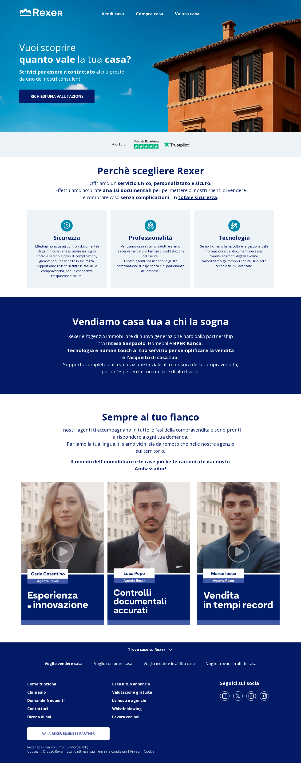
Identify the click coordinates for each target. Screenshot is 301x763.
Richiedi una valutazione (57, 96)
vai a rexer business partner (68, 733)
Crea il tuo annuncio (131, 684)
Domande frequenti (46, 700)
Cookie (149, 751)
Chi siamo (36, 692)
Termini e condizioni (111, 751)
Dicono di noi (39, 717)
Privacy (135, 751)
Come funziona (41, 684)
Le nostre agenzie (129, 700)
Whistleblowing (127, 708)
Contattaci (37, 708)
